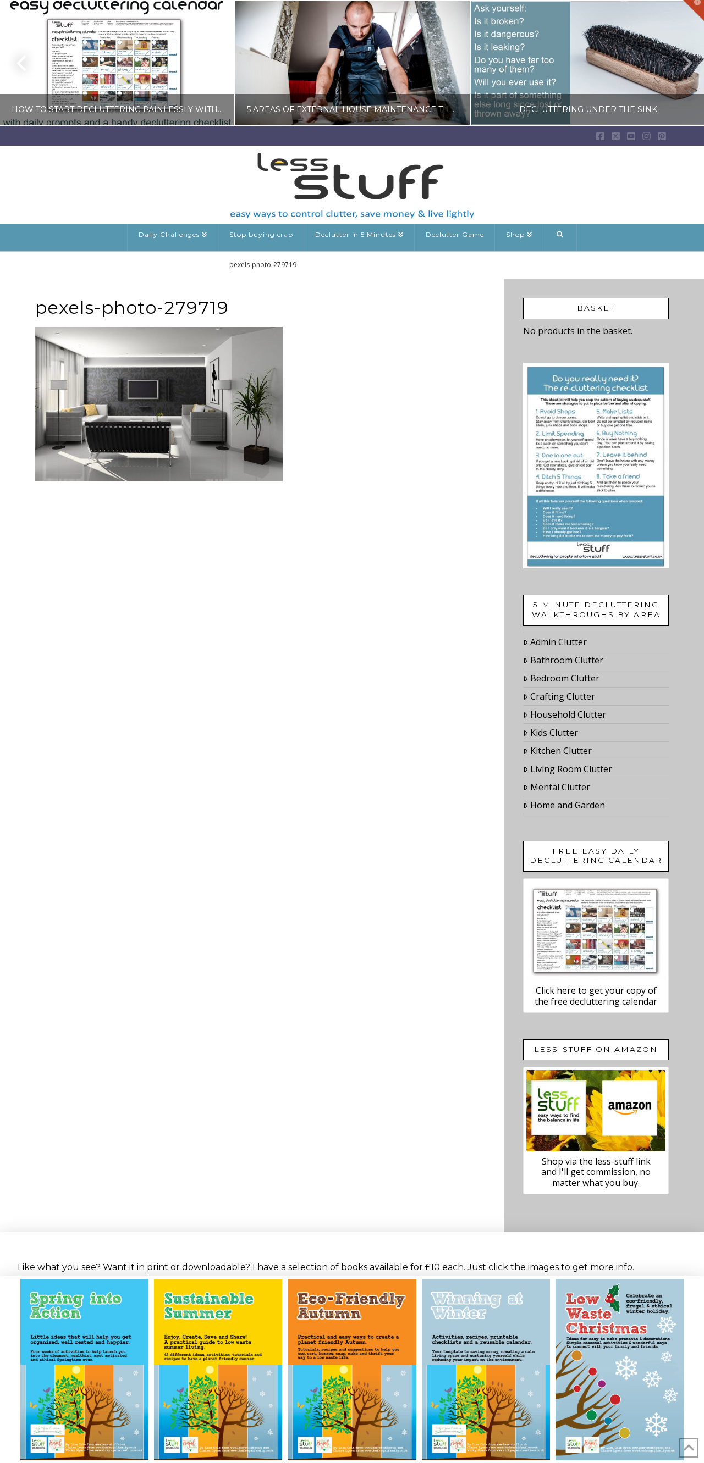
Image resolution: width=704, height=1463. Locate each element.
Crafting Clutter (562, 696)
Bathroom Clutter (566, 660)
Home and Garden (567, 805)
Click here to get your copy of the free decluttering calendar (596, 995)
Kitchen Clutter (561, 751)
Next (680, 63)
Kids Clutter (554, 733)
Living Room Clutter (571, 769)
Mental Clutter (560, 787)
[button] (693, 10)
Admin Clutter (558, 642)
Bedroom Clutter (565, 678)
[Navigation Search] (560, 237)
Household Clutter (568, 714)
